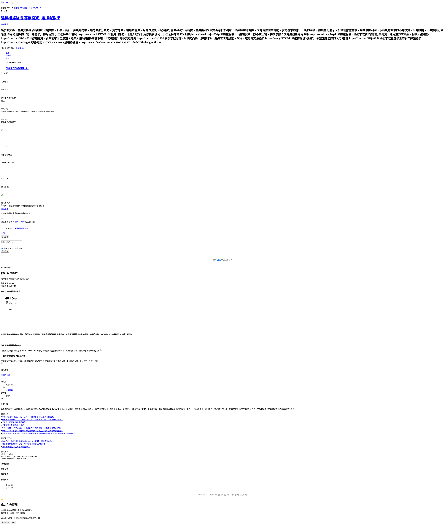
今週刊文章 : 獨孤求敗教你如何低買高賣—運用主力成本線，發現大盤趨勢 (32, 431)
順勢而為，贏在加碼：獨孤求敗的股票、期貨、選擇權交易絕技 (28, 441)
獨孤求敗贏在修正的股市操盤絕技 (16, 447)
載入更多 (5, 237)
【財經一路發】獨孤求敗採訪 (14, 422)
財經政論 (20, 48)
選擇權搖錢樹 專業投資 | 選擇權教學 (30, 18)
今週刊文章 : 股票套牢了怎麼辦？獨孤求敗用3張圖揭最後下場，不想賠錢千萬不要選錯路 (38, 434)
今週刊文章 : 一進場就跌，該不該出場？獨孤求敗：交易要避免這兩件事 (31, 428)
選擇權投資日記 (21, 229)
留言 (23, 222)
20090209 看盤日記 (17, 68)
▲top (3, 233)
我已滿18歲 (6, 522)
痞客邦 (17, 222)
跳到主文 (4, 24)
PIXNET (205, 495)
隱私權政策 (235, 495)
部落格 (8, 56)
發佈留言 (5, 251)
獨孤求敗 (4, 209)
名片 (7, 58)
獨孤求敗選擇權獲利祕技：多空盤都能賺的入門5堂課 (23, 444)
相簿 (7, 53)
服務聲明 (245, 495)
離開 (13, 522)
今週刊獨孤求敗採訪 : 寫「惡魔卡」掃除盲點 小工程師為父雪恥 (28, 417)
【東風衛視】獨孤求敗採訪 (13, 425)
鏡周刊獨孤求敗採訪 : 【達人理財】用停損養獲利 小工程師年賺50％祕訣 (32, 420)
